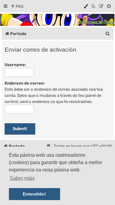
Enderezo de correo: (25, 83)
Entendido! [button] (34, 193)
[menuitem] (16, 6)
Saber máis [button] (22, 178)
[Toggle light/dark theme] (94, 6)
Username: (15, 64)
